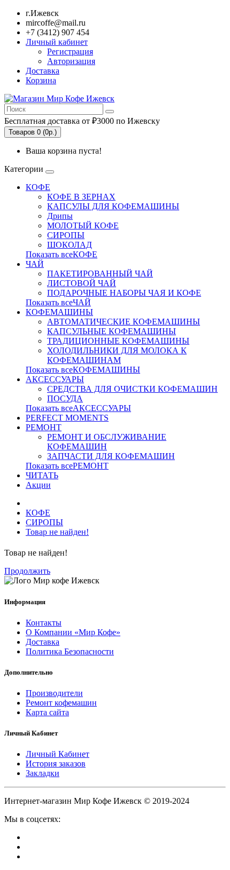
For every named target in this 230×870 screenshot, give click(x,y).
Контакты (44, 622)
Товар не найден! (57, 531)
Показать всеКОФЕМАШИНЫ (83, 369)
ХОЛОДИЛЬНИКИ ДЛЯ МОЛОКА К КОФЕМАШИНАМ (117, 355)
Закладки (42, 773)
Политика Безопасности (70, 651)
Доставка (42, 641)
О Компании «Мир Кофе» (73, 632)
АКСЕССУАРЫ (55, 379)
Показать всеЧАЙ (58, 302)
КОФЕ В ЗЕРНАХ (81, 196)
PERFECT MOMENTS (67, 417)
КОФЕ (38, 187)
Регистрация (70, 51)
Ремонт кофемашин (61, 702)
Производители (54, 693)
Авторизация (71, 61)
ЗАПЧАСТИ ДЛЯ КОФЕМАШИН (111, 456)
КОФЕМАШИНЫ (59, 312)
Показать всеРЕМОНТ (67, 465)
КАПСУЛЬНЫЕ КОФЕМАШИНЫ (111, 331)
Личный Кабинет (57, 753)
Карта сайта (47, 712)
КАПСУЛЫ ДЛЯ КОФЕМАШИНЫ (113, 206)
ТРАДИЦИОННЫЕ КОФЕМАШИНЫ (118, 340)
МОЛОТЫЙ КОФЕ (83, 225)
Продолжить (27, 570)
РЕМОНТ (44, 427)
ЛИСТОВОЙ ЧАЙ (81, 283)
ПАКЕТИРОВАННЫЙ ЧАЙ (100, 273)
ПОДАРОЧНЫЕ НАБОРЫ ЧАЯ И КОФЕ (124, 292)
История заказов (56, 763)
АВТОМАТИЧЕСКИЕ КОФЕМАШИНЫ (123, 321)
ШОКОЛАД (69, 244)
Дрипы (60, 215)
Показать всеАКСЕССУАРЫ (78, 408)
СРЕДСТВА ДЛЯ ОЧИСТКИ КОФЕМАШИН (132, 388)
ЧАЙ (35, 263)
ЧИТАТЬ (42, 475)
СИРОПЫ (66, 235)
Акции (38, 484)
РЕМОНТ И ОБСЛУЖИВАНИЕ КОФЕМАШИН (106, 441)
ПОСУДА (65, 398)
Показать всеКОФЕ (61, 254)
